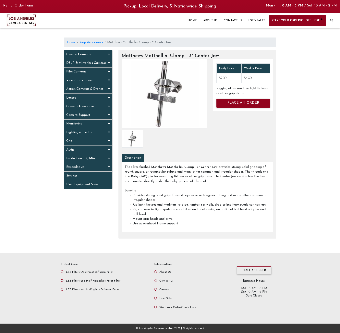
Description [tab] (133, 157)
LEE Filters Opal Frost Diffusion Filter (89, 272)
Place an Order (254, 270)
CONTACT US (233, 20)
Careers (164, 289)
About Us (165, 272)
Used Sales (166, 298)
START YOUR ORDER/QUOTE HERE (296, 20)
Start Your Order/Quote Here (177, 307)
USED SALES (256, 20)
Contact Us (166, 280)
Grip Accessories (91, 42)
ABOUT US (210, 20)
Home (71, 42)
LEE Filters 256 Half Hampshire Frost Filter (93, 280)
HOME (192, 20)
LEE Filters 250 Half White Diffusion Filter (92, 289)
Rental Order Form (18, 5)
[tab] (88, 54)
